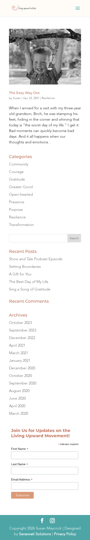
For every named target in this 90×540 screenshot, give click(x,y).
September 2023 (22, 330)
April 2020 (17, 406)
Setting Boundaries (25, 266)
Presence (16, 202)
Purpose (16, 209)
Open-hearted (21, 194)
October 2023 (20, 322)
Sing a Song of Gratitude (29, 289)
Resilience (48, 98)
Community (18, 164)
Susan (17, 98)
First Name (19, 449)
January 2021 (19, 360)
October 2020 (20, 375)
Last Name (19, 464)
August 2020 (19, 390)
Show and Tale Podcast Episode (35, 259)
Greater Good (21, 187)
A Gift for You (20, 274)
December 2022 (22, 338)
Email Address (21, 480)
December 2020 (22, 368)
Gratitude (17, 179)
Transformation (21, 224)
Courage (16, 171)
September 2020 (22, 383)
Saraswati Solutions (35, 534)
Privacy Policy (65, 534)
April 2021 (17, 345)
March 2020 (18, 413)
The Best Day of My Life (28, 281)
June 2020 (17, 398)
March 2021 (18, 353)
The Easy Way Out (24, 93)
